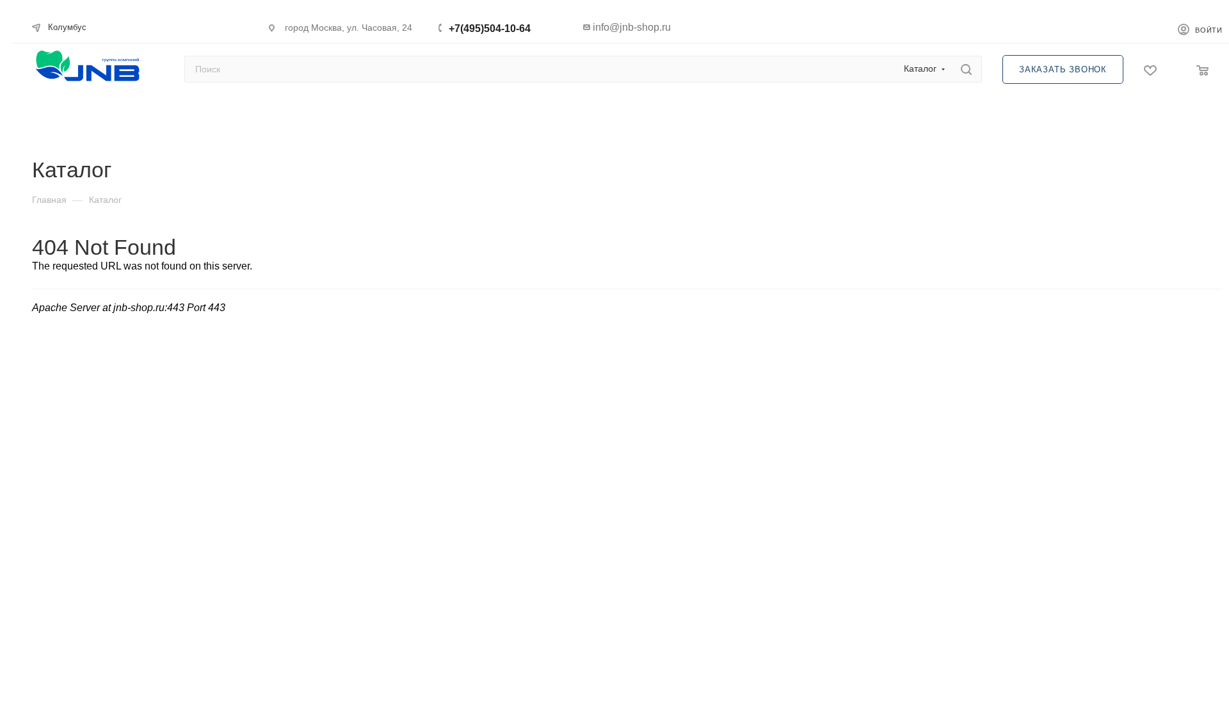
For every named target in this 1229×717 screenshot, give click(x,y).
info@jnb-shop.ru (632, 27)
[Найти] (966, 69)
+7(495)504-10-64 (490, 28)
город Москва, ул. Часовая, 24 (348, 27)
